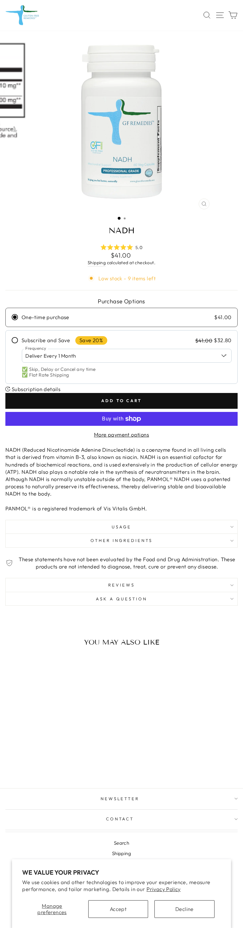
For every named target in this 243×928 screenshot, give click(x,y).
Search (121, 843)
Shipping (97, 262)
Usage (121, 526)
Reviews (121, 584)
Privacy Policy (163, 889)
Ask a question (121, 598)
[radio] (121, 317)
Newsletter (120, 798)
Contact (120, 818)
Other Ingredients (121, 540)
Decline (184, 909)
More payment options (121, 434)
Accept (118, 909)
